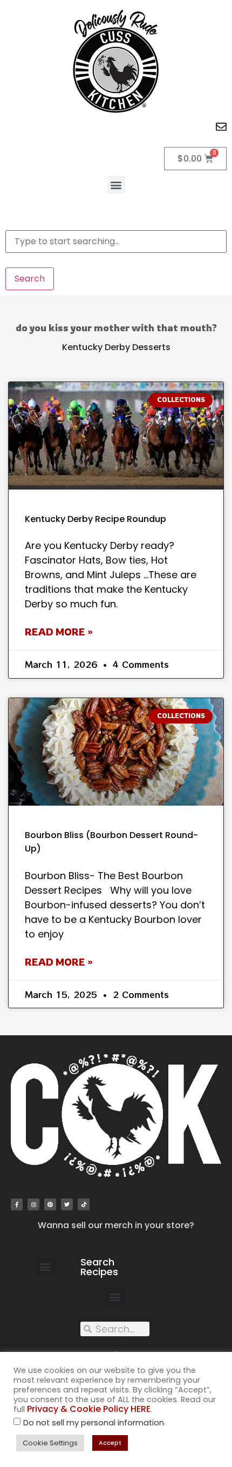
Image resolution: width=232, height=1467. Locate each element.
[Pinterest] (50, 1204)
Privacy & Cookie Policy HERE (89, 1409)
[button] (116, 184)
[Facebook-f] (17, 1204)
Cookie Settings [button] (50, 1443)
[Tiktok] (84, 1204)
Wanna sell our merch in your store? (116, 1225)
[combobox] (116, 241)
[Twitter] (67, 1204)
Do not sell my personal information (93, 1423)
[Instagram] (33, 1204)
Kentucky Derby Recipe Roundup (95, 519)
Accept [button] (110, 1442)
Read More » (59, 632)
